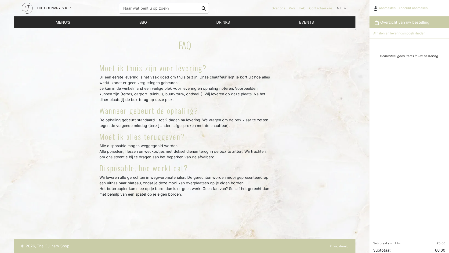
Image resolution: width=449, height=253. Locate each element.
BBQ (143, 22)
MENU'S (63, 22)
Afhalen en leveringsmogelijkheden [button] (399, 33)
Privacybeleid (339, 246)
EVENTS (306, 22)
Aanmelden (388, 8)
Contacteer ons (321, 8)
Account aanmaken (413, 8)
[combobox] (164, 8)
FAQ (302, 8)
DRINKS (223, 22)
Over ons (278, 8)
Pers (292, 8)
